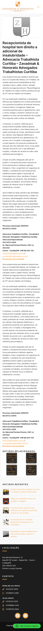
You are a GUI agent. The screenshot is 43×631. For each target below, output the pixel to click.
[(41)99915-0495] (10, 593)
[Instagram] (25, 615)
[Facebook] (17, 615)
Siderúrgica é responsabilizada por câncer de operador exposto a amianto (24, 533)
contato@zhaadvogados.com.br (15, 256)
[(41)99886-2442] (10, 605)
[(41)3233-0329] (10, 589)
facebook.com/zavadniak (14, 259)
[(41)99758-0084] (10, 609)
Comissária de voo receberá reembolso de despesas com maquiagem (22, 522)
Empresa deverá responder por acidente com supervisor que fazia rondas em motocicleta (24, 510)
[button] (27, 626)
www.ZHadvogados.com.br (13, 253)
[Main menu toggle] (38, 6)
